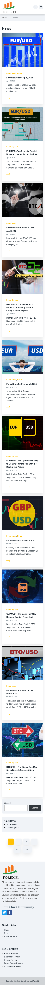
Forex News (11, 73)
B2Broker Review (12, 957)
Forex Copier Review (13, 963)
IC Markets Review (12, 966)
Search (7, 803)
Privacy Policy (10, 936)
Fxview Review (11, 953)
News (19, 73)
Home (4, 17)
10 (17, 849)
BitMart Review (11, 960)
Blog (6, 933)
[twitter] (4, 912)
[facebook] (9, 912)
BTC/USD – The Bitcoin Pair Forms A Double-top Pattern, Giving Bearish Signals (19, 307)
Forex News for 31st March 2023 (21, 384)
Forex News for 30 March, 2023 (20, 540)
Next (27, 849)
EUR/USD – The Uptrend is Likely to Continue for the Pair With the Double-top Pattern (22, 464)
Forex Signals (12, 147)
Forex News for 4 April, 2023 (19, 78)
